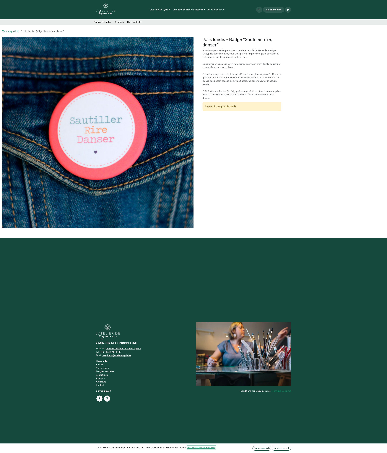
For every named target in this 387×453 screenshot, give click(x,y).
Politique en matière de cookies (201, 447)
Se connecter (273, 9)
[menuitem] (160, 10)
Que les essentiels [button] (262, 448)
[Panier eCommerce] (288, 10)
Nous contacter (134, 22)
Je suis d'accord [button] (281, 448)
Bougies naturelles (102, 22)
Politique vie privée (282, 391)
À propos (119, 22)
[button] (259, 10)
